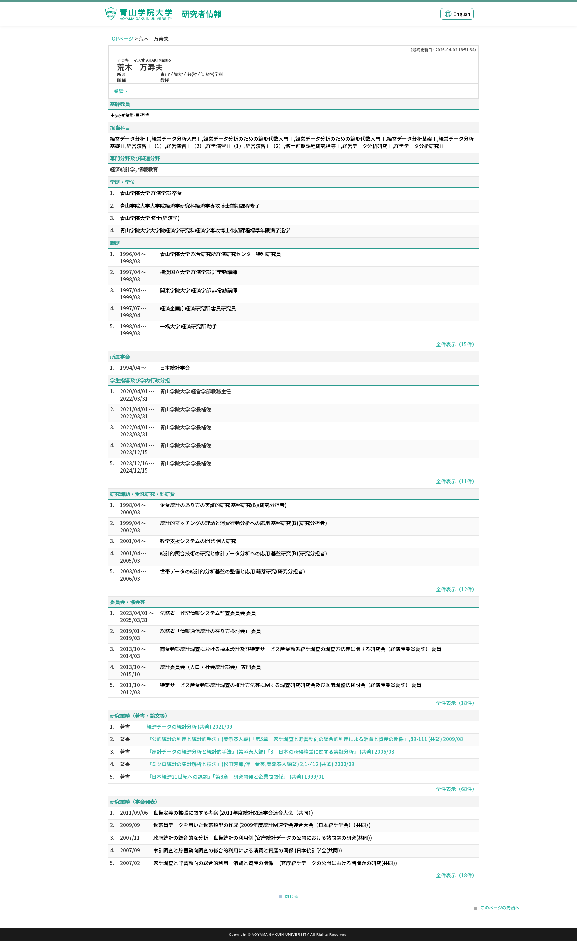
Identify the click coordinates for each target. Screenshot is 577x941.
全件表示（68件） (456, 788)
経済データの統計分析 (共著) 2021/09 (189, 726)
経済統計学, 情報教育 (134, 169)
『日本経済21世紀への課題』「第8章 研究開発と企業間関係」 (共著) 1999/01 (235, 776)
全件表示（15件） (456, 344)
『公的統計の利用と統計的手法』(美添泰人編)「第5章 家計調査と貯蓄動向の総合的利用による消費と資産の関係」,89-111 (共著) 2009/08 (305, 738)
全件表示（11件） (456, 481)
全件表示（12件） (456, 589)
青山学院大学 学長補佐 (185, 409)
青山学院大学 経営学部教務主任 (195, 391)
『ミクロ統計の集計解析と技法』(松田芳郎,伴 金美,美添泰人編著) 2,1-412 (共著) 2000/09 (250, 763)
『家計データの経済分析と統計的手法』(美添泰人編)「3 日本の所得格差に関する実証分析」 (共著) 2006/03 (270, 751)
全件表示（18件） (456, 702)
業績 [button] (119, 91)
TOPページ (121, 38)
